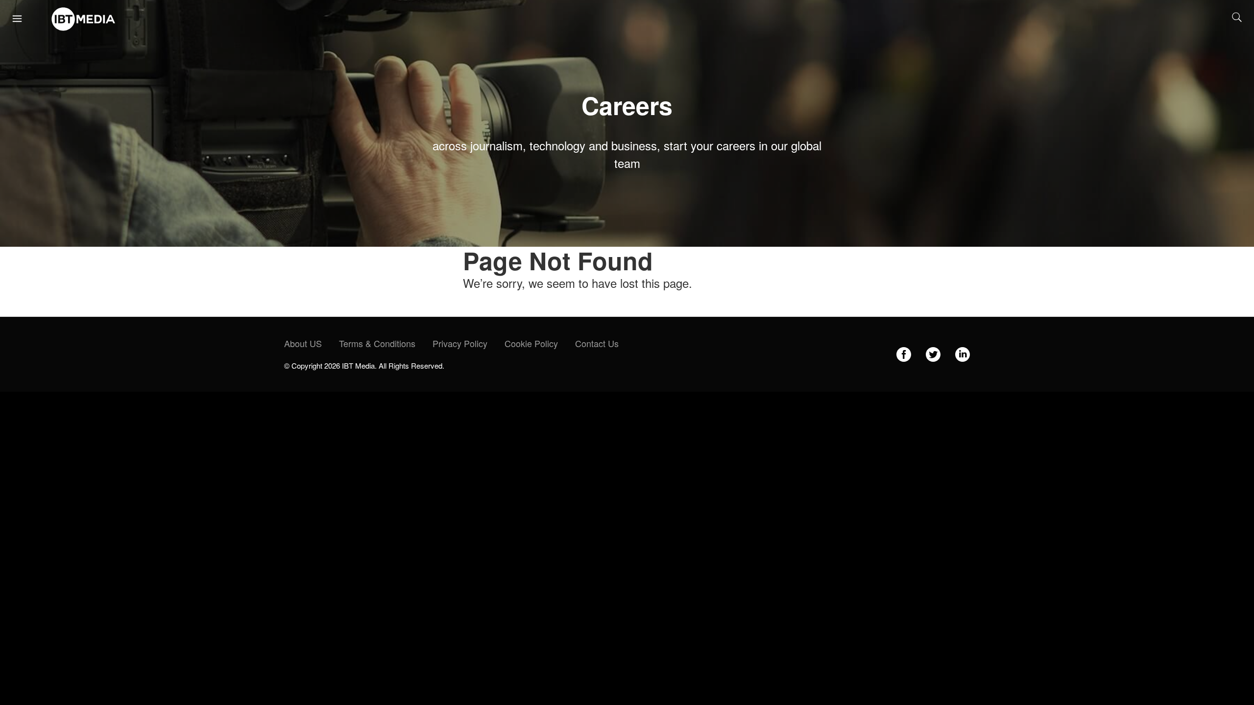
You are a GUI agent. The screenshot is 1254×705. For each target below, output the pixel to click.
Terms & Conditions (377, 343)
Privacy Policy (460, 343)
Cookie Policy (531, 343)
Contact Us (597, 343)
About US (303, 343)
